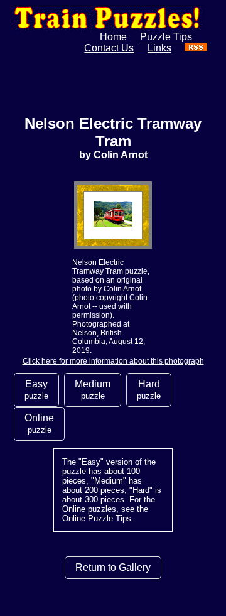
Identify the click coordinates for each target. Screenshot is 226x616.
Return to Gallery (113, 567)
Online (39, 424)
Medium (92, 390)
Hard (149, 390)
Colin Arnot (121, 154)
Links (159, 48)
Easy (36, 390)
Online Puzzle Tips (96, 518)
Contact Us (109, 48)
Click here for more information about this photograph (113, 361)
